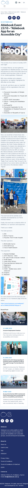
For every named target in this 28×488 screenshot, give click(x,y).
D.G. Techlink (19, 485)
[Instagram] (7, 420)
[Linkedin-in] (11, 420)
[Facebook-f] (2, 420)
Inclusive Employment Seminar (12, 330)
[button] (10, 18)
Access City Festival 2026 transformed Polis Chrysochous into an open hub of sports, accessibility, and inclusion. (14, 395)
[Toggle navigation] (4, 6)
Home (2, 12)
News (6, 12)
